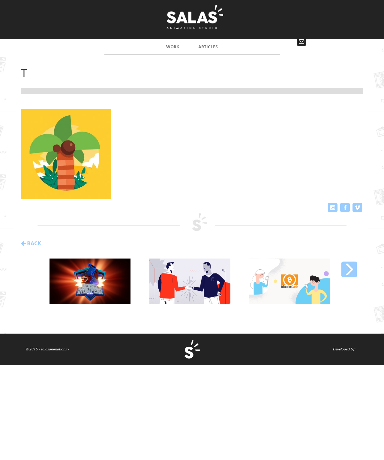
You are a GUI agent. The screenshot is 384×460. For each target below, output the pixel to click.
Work (172, 47)
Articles (208, 47)
